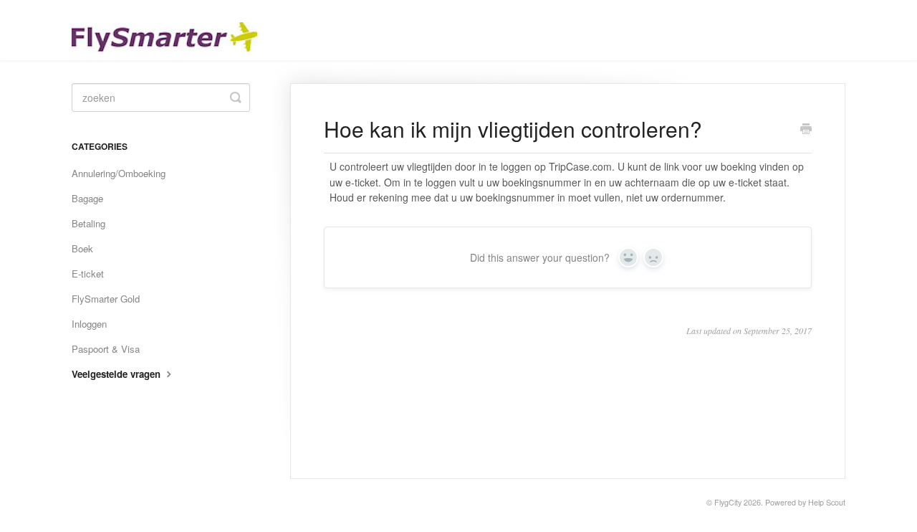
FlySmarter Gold (106, 298)
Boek (82, 248)
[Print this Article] (806, 130)
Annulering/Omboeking (118, 173)
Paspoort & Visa (106, 349)
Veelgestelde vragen (117, 374)
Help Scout (826, 502)
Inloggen (89, 324)
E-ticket (88, 273)
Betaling (88, 223)
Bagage (87, 198)
